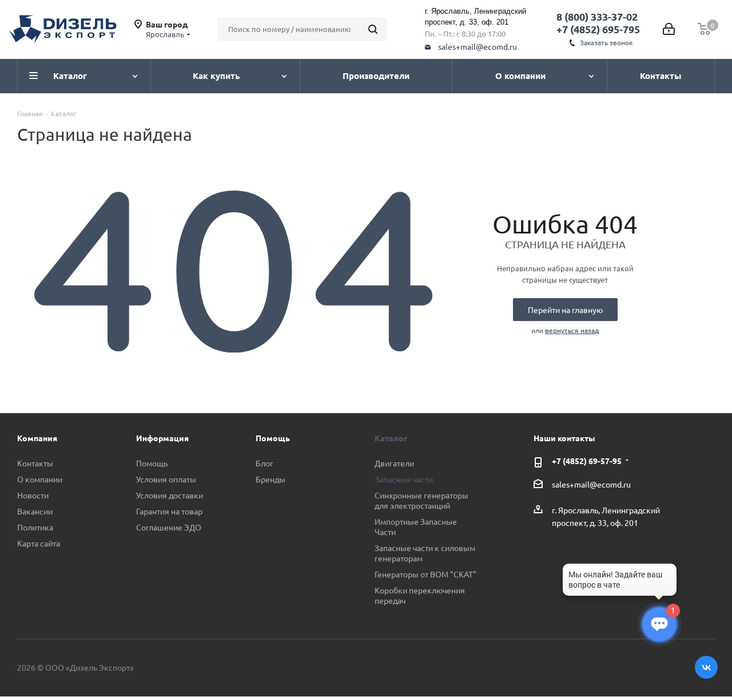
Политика (35, 527)
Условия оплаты (166, 479)
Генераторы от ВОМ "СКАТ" (425, 574)
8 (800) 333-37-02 (597, 16)
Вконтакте (706, 667)
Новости (33, 495)
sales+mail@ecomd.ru (477, 46)
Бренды (270, 479)
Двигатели (394, 463)
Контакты (35, 463)
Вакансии (35, 511)
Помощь (152, 463)
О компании (39, 479)
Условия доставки (169, 495)
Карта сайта (38, 543)
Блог (264, 463)
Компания (37, 438)
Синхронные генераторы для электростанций (421, 500)
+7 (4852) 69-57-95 (587, 461)
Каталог (391, 438)
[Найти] (373, 29)
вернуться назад (572, 330)
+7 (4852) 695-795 (598, 28)
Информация (162, 438)
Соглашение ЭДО (168, 527)
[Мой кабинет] (669, 29)
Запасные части (404, 479)
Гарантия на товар (169, 511)
